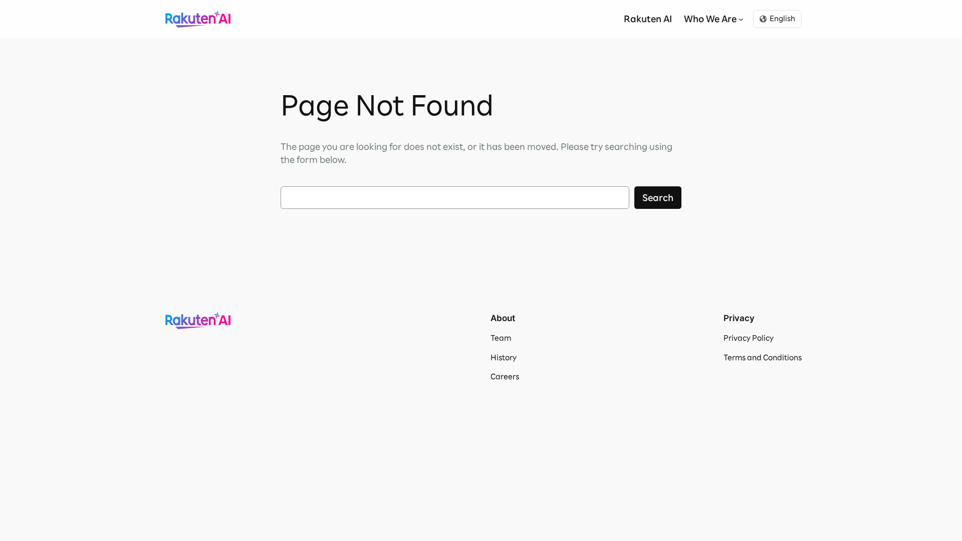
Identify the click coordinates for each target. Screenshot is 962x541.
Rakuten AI (197, 19)
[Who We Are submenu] (741, 19)
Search (657, 197)
